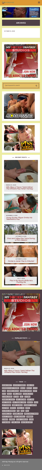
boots (29, 388)
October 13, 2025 (9, 31)
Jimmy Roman (17, 405)
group (30, 402)
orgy (28, 408)
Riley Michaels (19, 417)
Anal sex (30, 385)
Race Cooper (7, 417)
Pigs (22, 411)
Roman (5, 419)
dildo (9, 394)
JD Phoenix (6, 405)
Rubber (12, 419)
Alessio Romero (19, 385)
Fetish (16, 397)
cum (4, 391)
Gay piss (30, 399)
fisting (27, 397)
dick (4, 394)
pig (18, 411)
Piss (27, 411)
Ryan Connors (22, 419)
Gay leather (21, 399)
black (23, 388)
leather (5, 408)
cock (35, 388)
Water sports (26, 422)
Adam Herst (7, 385)
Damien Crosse (12, 391)
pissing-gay (6, 414)
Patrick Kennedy (8, 411)
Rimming (30, 417)
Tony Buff (16, 422)
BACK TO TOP (7, 465)
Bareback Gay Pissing (10, 388)
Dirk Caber (17, 394)
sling (31, 419)
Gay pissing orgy (19, 402)
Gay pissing (6, 402)
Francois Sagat (8, 399)
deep (35, 391)
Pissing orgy (18, 414)
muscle (13, 408)
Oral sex (20, 408)
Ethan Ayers (7, 397)
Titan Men (6, 422)
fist (21, 397)
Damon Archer (26, 391)
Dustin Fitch (28, 394)
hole (36, 402)
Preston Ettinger (31, 414)
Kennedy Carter (30, 405)
